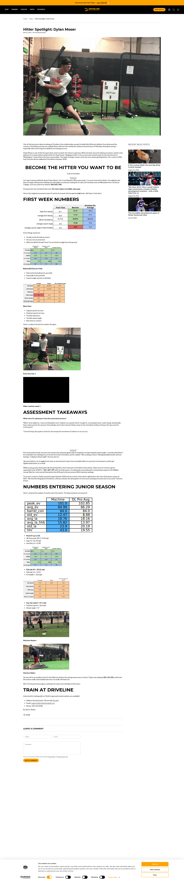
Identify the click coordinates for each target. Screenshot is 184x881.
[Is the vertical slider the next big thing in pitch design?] (144, 156)
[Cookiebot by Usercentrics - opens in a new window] (25, 877)
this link (56, 700)
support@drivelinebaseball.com (43, 703)
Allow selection (155, 869)
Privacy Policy (51, 756)
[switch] (68, 877)
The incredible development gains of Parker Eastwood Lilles (143, 214)
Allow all (155, 864)
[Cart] (178, 9)
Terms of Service (61, 756)
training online (33, 468)
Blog (31, 19)
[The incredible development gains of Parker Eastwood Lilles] (144, 204)
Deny (155, 875)
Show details (112, 877)
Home (25, 19)
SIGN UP (73, 178)
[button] (6, 9)
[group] (92, 2)
